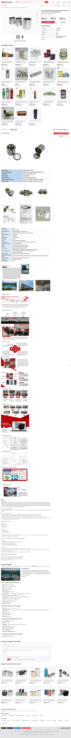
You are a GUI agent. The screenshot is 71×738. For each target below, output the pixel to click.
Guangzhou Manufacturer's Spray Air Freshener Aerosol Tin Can (35, 102)
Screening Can (42, 720)
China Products (19, 731)
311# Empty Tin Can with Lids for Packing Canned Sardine (20, 121)
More (2, 724)
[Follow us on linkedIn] (69, 728)
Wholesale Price (41, 731)
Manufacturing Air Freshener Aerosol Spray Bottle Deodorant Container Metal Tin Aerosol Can (21, 102)
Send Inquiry (48, 22)
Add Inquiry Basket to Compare (20, 40)
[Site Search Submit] (46, 2)
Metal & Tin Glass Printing (20, 715)
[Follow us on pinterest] (67, 728)
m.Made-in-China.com (38, 732)
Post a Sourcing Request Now (30, 659)
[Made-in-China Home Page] (6, 2)
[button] (43, 2)
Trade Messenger (17, 728)
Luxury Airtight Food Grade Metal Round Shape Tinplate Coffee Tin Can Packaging (49, 62)
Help (51, 5)
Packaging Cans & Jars (24, 7)
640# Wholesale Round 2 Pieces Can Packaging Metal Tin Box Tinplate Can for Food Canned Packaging (63, 62)
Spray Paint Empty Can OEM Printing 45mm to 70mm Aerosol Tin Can (7, 62)
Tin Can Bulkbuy (4, 722)
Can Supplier (54, 720)
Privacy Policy (51, 734)
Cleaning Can (60, 720)
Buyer (46, 5)
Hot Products (14, 731)
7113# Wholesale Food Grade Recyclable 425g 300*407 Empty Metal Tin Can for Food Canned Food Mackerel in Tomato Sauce (63, 102)
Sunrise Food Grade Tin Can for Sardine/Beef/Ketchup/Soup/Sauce (21, 62)
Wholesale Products (35, 731)
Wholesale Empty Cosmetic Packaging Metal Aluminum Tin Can (35, 62)
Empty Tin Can (17, 608)
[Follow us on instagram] (64, 728)
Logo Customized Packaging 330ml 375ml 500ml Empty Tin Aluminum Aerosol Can (34, 82)
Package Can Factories (16, 720)
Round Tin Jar (28, 715)
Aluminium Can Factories (6, 720)
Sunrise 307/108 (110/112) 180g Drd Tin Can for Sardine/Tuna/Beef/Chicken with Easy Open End (7, 121)
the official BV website (25, 566)
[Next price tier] (70, 18)
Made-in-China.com (31, 732)
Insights (57, 731)
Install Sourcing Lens (27, 728)
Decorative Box (11, 715)
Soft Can (48, 720)
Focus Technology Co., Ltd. (28, 734)
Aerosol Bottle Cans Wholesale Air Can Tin (35, 121)
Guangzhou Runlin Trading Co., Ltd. (49, 13)
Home (2, 7)
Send (9, 659)
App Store (4, 728)
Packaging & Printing (7, 7)
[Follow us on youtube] (66, 728)
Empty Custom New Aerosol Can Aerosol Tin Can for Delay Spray (6, 102)
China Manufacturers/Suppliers (27, 731)
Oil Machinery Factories (25, 720)
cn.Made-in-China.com (45, 732)
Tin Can (9, 608)
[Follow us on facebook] (61, 728)
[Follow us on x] (63, 728)
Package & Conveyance (16, 7)
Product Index (53, 731)
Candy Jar (41, 715)
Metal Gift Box (4, 715)
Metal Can (13, 608)
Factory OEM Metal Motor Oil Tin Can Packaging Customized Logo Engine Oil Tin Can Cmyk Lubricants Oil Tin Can (63, 82)
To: (6, 647)
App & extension (57, 5)
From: (6, 645)
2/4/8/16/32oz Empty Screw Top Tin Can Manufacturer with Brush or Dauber (21, 82)
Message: (5, 650)
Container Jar (35, 715)
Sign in (69, 2)
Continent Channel (47, 731)
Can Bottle (66, 720)
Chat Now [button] (63, 22)
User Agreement (41, 734)
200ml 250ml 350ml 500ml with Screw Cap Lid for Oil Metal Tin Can (7, 82)
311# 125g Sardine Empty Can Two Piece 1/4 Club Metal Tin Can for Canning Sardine (48, 102)
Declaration (46, 734)
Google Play (10, 728)
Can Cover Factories (34, 720)
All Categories (4, 5)
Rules (69, 5)
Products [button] (17, 2)
